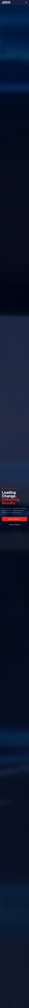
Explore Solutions (13, 519)
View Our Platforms (14, 524)
